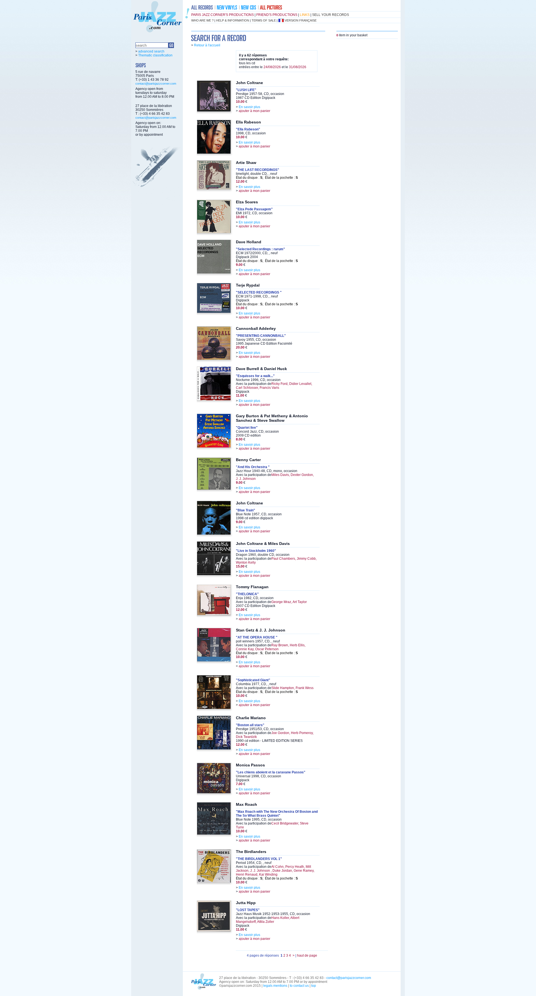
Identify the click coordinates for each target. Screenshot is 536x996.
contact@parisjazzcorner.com (155, 83)
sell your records (330, 15)
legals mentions (275, 986)
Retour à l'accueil (207, 45)
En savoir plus (249, 107)
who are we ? (202, 20)
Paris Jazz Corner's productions (222, 15)
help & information (232, 20)
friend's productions (276, 15)
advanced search (151, 51)
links (305, 15)
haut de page (307, 955)
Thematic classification (155, 55)
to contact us (299, 986)
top (313, 986)
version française (301, 20)
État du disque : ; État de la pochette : (267, 178)
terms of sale (264, 20)
